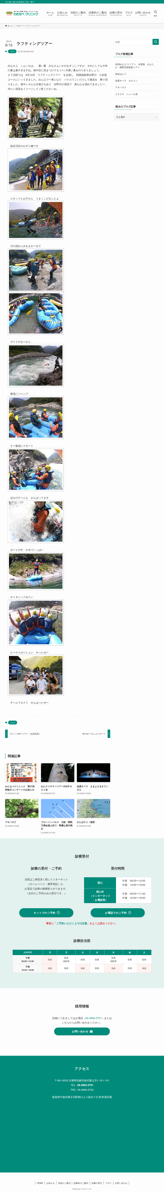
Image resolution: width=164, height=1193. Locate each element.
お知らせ (50, 1183)
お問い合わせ (121, 1183)
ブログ (12, 51)
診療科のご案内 (81, 1183)
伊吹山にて (120, 74)
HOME (40, 1183)
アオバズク (120, 87)
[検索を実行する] (155, 42)
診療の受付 (97, 1183)
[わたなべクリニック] (22, 13)
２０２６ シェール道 (126, 94)
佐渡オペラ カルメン (126, 80)
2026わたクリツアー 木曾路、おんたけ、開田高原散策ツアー (134, 66)
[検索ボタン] (155, 13)
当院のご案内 (64, 1183)
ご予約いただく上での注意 (71, 923)
